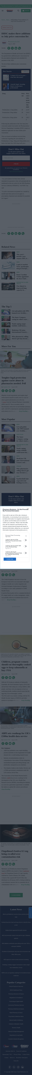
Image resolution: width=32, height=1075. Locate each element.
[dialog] (16, 537)
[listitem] (16, 536)
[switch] (25, 540)
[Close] (28, 509)
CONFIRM (10, 559)
